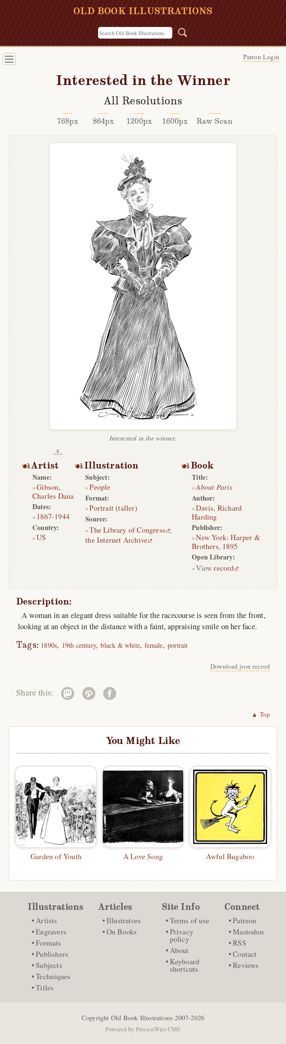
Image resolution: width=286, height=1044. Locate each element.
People (99, 487)
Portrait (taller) (113, 508)
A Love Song (143, 856)
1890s (49, 645)
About (179, 950)
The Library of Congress (127, 530)
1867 (44, 516)
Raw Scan (214, 121)
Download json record (240, 666)
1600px (175, 121)
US (41, 537)
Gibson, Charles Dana (53, 491)
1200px (139, 121)
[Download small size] (58, 452)
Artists (46, 920)
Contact (245, 954)
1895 (230, 546)
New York (211, 537)
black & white (120, 645)
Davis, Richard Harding (217, 512)
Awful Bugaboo (230, 856)
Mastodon (248, 932)
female (153, 645)
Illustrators (124, 920)
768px (68, 121)
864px (103, 121)
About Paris (214, 487)
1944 (62, 516)
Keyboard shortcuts (185, 965)
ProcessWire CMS (158, 1029)
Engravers (51, 932)
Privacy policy (181, 935)
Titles (45, 988)
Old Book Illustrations (142, 1017)
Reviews (245, 965)
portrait (178, 645)
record (223, 568)
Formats (48, 943)
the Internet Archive (116, 540)
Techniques (53, 976)
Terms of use (189, 920)
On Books (122, 932)
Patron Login (261, 56)
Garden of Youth (56, 856)
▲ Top (260, 714)
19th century (79, 645)
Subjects (49, 965)
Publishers (52, 954)
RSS (239, 943)
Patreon (244, 920)
